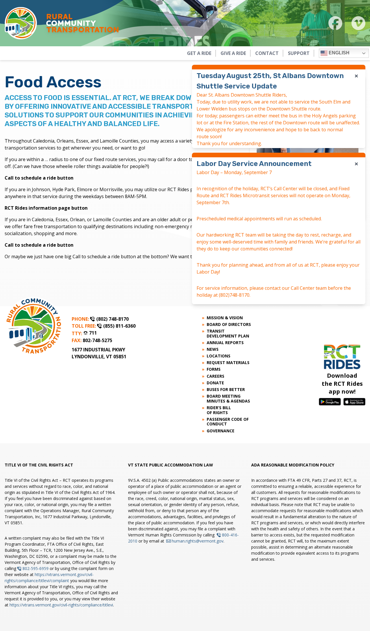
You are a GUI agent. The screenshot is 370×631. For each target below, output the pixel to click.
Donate (215, 383)
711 (93, 333)
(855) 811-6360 (119, 326)
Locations (218, 356)
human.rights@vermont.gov (197, 541)
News (213, 349)
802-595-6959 (36, 568)
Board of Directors (229, 324)
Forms (214, 369)
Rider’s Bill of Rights (219, 410)
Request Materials (228, 362)
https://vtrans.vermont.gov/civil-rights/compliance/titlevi (61, 605)
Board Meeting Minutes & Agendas (228, 399)
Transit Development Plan (228, 334)
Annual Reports (225, 342)
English (338, 52)
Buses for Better (226, 389)
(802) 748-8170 (112, 319)
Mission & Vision (225, 318)
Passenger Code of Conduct (228, 422)
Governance (220, 431)
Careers (215, 376)
